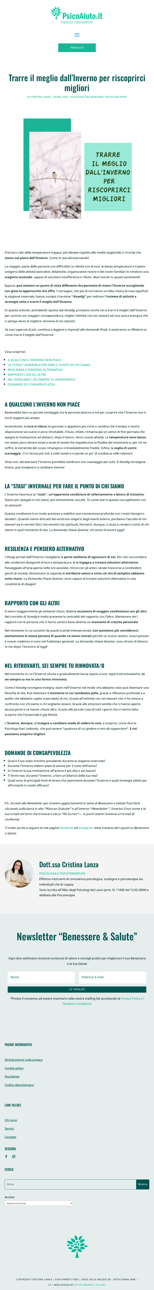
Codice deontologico (19, 1085)
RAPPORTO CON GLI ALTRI (27, 375)
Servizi (9, 1129)
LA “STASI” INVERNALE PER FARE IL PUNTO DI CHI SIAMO (49, 365)
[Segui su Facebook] (6, 1157)
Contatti (10, 1137)
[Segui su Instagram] (14, 1157)
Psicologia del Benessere (86, 97)
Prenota (77, 48)
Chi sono (11, 1120)
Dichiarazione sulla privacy (23, 1060)
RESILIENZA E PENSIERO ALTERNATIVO (35, 370)
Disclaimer (12, 1077)
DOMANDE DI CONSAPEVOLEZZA (31, 385)
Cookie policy (14, 1068)
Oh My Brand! (84, 1285)
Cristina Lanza (41, 97)
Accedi (101, 1285)
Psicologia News (116, 97)
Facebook (66, 828)
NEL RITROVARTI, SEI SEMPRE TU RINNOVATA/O (41, 380)
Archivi (9, 1198)
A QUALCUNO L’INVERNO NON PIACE (34, 360)
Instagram (85, 828)
